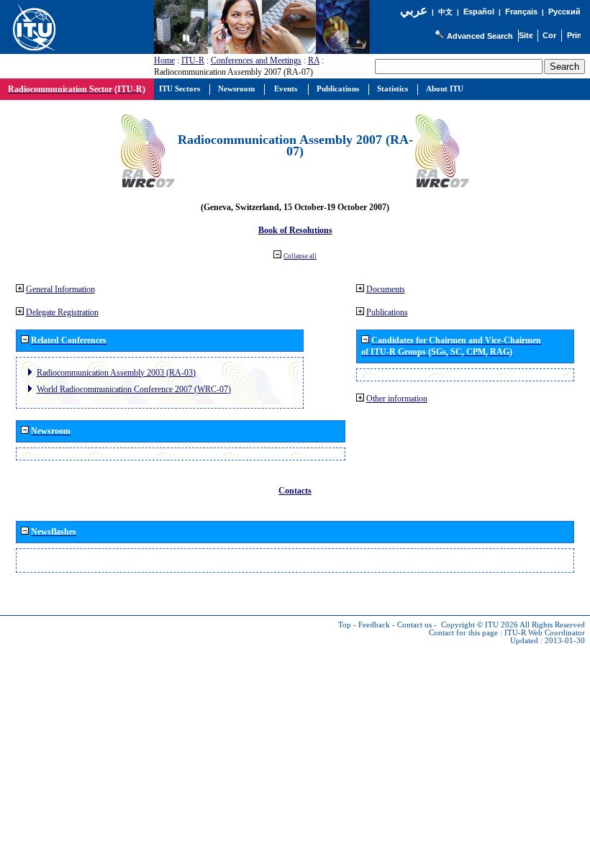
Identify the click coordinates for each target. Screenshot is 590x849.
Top (344, 625)
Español (478, 11)
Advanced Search (480, 36)
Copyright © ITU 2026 (479, 625)
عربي (413, 10)
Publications (387, 312)
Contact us (414, 625)
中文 (445, 12)
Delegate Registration (62, 312)
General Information (60, 289)
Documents (385, 289)
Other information (396, 399)
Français (521, 11)
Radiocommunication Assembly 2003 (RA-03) (116, 373)
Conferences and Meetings (256, 60)
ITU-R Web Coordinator (544, 633)
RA (313, 60)
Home (164, 60)
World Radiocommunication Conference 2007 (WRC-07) (134, 389)
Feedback (374, 625)
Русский (564, 11)
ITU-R (192, 60)
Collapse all (300, 256)
